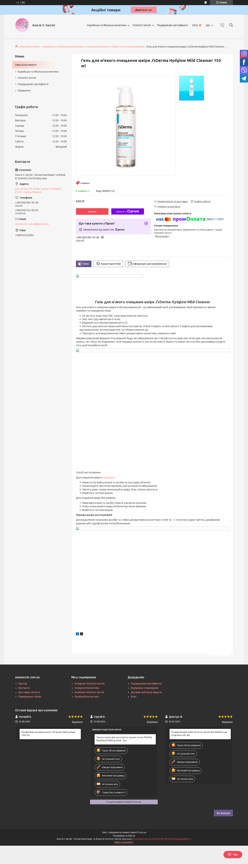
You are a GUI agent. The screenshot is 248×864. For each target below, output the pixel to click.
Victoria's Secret (142, 25)
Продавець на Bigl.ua (124, 835)
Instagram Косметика (87, 687)
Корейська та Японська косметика (63, 46)
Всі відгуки (223, 813)
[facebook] (77, 634)
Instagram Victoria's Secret (90, 683)
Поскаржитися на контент (147, 839)
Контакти (24, 687)
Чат (235, 854)
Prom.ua (141, 832)
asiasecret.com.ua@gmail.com (32, 224)
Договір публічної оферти (146, 692)
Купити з (121, 211)
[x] (81, 634)
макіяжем (108, 477)
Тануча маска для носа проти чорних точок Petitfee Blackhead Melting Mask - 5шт (124, 738)
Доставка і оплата (29, 692)
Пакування (24, 90)
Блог (134, 696)
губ (174, 519)
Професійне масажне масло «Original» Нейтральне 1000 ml (48, 733)
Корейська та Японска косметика (106, 25)
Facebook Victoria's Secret (89, 692)
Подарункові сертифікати (172, 25)
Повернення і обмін (29, 696)
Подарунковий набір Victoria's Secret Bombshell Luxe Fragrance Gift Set (199, 733)
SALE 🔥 (197, 25)
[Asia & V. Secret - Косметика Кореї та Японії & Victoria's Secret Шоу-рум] (22, 25)
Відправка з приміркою (144, 687)
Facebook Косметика (87, 696)
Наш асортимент (30, 46)
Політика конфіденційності (176, 839)
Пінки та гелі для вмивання (128, 46)
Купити (92, 211)
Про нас (22, 683)
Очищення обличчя (97, 46)
